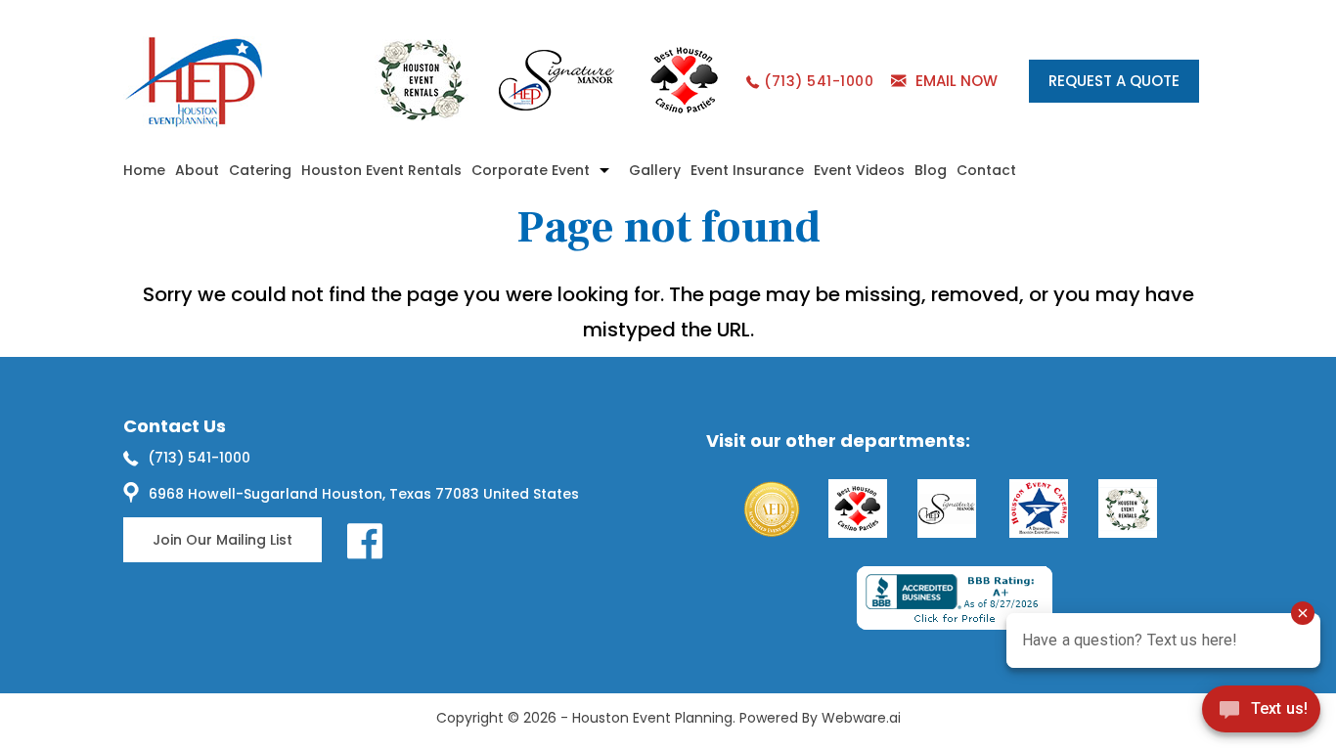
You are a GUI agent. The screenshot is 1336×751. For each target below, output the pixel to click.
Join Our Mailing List (222, 540)
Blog (930, 170)
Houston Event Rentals (381, 170)
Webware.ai (861, 718)
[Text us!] (1261, 712)
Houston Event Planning (652, 718)
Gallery (655, 170)
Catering (260, 170)
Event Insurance (747, 170)
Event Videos (859, 170)
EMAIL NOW (956, 80)
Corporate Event (530, 170)
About (197, 170)
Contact (986, 170)
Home (144, 170)
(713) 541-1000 (818, 81)
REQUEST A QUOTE (1114, 80)
